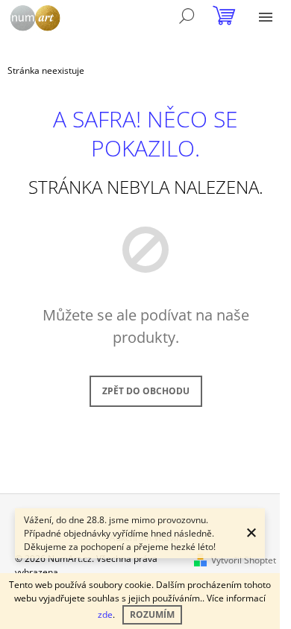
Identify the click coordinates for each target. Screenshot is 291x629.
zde (105, 614)
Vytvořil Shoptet (243, 560)
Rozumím (152, 614)
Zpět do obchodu (146, 391)
